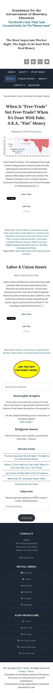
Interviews (10, 236)
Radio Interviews (39, 242)
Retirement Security (30, 245)
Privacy (22, 671)
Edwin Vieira (14, 233)
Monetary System (23, 242)
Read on (32, 439)
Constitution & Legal (39, 230)
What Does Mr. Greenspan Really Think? (27, 478)
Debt (6, 233)
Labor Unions (37, 236)
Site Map (43, 245)
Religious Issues (26, 429)
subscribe (26, 517)
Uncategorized (23, 248)
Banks (26, 230)
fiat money (26, 251)
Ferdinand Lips (42, 233)
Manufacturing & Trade (31, 239)
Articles (19, 230)
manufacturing (43, 251)
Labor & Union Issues (26, 266)
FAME (26, 668)
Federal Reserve (28, 233)
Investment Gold (23, 236)
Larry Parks (28, 353)
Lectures (16, 239)
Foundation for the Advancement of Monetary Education (26, 14)
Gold (34, 251)
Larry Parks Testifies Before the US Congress (26, 473)
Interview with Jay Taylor (26, 484)
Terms (30, 671)
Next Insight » (26, 422)
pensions (26, 254)
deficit (18, 251)
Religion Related (13, 245)
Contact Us (27, 557)
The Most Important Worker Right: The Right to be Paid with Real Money (26, 44)
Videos (33, 248)
